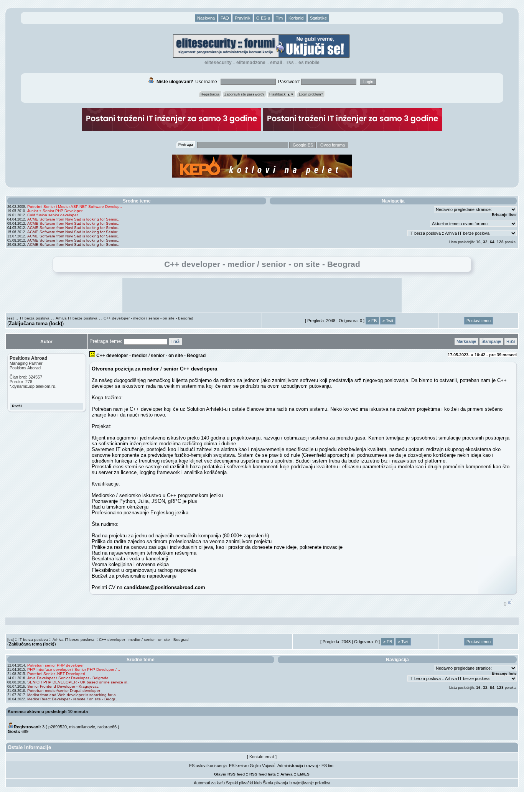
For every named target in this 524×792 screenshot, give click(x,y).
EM (300, 774)
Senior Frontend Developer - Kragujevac (63, 686)
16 (478, 242)
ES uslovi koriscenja (208, 765)
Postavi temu (478, 320)
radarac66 (107, 726)
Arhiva (286, 774)
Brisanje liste (504, 214)
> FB (372, 320)
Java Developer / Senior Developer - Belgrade (68, 678)
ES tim (327, 765)
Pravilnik (242, 18)
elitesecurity (218, 62)
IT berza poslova (34, 318)
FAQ (225, 18)
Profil (17, 406)
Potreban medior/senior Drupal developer (63, 690)
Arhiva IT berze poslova (76, 318)
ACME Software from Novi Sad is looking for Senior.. (73, 219)
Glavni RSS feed (229, 774)
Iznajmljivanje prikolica (309, 782)
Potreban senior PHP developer (55, 665)
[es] (10, 318)
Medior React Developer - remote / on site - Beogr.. (72, 699)
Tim (279, 18)
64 (492, 242)
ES (307, 774)
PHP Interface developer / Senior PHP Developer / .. (73, 669)
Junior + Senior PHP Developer (54, 211)
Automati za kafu (209, 782)
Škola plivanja (275, 782)
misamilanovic (82, 726)
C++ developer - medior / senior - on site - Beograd (148, 318)
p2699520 (57, 726)
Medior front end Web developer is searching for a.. (72, 695)
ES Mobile (309, 62)
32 (485, 242)
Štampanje (491, 341)
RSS (290, 62)
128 (500, 242)
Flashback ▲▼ (281, 94)
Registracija (210, 94)
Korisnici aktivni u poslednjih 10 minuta (48, 711)
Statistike (318, 18)
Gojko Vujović (262, 765)
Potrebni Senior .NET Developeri (56, 674)
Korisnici (296, 18)
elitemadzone (250, 62)
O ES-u (263, 18)
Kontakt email (261, 756)
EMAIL (276, 62)
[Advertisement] (262, 295)
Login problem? (311, 94)
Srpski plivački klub (244, 782)
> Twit (387, 320)
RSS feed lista (262, 774)
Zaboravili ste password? (244, 94)
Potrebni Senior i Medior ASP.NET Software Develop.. (74, 206)
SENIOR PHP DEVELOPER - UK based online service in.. (78, 682)
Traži (175, 341)
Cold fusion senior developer (52, 215)
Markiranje (466, 341)
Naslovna (206, 18)
